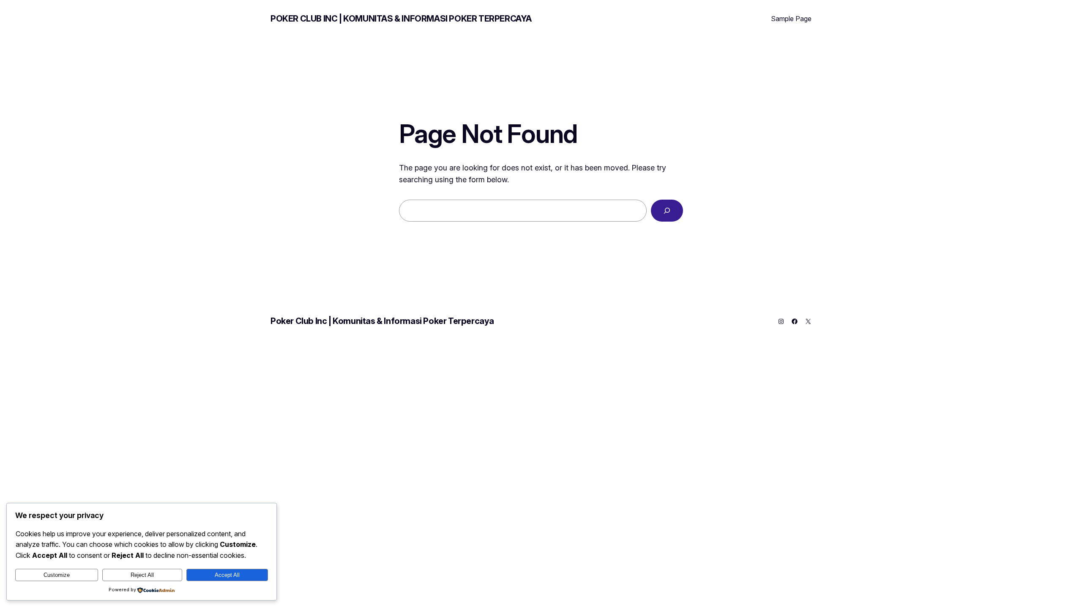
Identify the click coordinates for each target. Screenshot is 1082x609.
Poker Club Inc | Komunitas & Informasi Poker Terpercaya (401, 19)
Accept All (227, 575)
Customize (57, 575)
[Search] (667, 211)
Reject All (142, 575)
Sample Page (791, 18)
